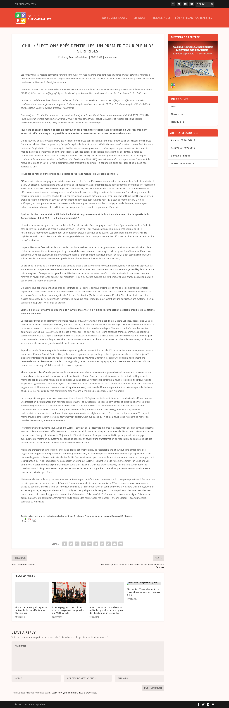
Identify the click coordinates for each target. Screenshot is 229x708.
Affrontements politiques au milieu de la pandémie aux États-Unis (31, 610)
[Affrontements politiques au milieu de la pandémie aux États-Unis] (32, 592)
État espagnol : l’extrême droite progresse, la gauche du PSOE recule (68, 610)
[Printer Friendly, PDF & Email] (29, 520)
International (111, 57)
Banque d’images (180, 155)
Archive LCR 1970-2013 (183, 147)
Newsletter (177, 114)
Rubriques (138, 18)
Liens (174, 106)
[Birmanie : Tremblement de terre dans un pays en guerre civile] (144, 583)
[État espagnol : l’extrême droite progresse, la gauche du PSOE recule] (69, 592)
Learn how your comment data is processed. (74, 692)
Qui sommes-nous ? (114, 18)
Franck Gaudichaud (78, 57)
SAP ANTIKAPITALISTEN (25, 4)
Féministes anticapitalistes (193, 18)
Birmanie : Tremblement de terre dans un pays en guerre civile (144, 592)
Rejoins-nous (162, 18)
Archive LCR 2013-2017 (183, 140)
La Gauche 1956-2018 (182, 163)
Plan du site (177, 121)
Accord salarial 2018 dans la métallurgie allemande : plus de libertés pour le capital (106, 610)
